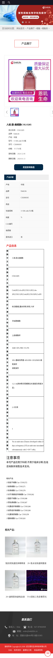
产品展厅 (31, 28)
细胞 (38, 28)
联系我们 (26, 619)
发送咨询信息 (29, 167)
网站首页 (20, 28)
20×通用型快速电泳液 (15, 597)
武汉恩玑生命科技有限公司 (36, 647)
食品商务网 (38, 650)
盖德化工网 (27, 650)
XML (10, 650)
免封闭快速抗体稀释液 (15, 563)
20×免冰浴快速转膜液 (36, 563)
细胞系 (45, 28)
